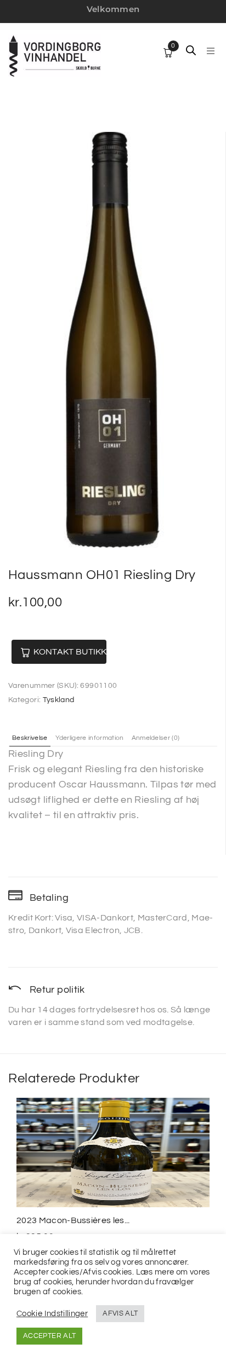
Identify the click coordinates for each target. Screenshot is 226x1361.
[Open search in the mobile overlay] (190, 50)
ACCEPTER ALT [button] (49, 1336)
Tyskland (59, 700)
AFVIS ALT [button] (120, 1313)
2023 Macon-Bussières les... (73, 1220)
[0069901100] (112, 340)
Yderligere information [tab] (89, 738)
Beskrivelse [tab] (30, 738)
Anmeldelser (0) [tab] (156, 738)
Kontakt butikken (69, 651)
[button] (211, 51)
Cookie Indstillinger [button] (52, 1314)
